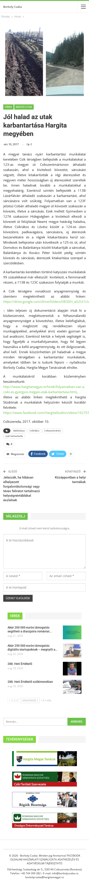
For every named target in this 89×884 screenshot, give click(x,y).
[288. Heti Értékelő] (72, 669)
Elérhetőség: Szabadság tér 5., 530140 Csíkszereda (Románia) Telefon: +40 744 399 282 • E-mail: (44, 871)
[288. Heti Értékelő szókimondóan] (72, 687)
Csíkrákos (34, 430)
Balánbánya (19, 430)
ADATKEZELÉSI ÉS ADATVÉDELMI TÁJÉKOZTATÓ (53, 861)
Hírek (8, 107)
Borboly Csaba (12, 7)
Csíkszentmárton (52, 430)
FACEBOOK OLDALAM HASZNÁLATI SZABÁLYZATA (45, 857)
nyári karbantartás (14, 436)
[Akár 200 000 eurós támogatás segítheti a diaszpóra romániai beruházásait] (72, 632)
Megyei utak (24, 107)
